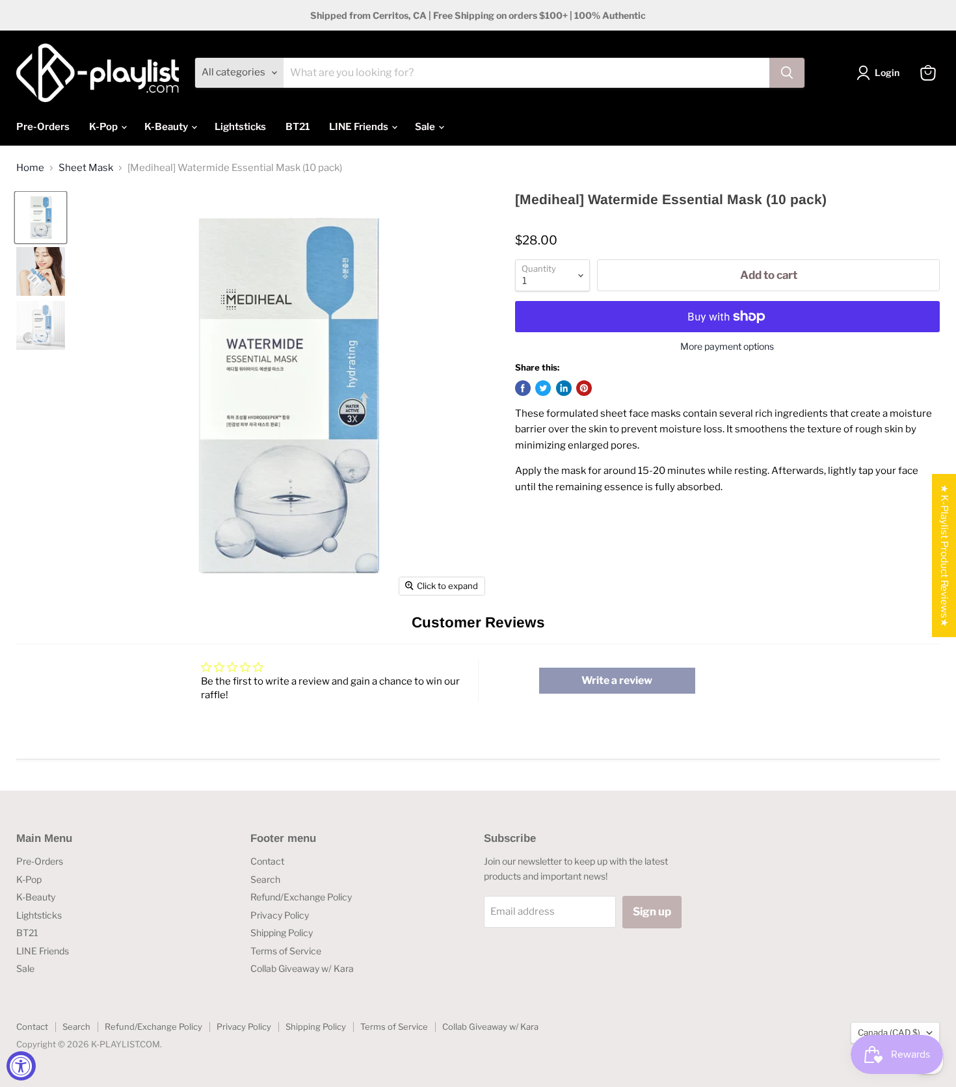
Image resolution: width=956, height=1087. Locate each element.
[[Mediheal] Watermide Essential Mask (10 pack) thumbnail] (40, 217)
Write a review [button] (616, 680)
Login (887, 72)
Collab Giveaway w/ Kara (302, 968)
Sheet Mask (86, 168)
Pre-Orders (43, 127)
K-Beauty (167, 127)
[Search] (786, 73)
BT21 (297, 127)
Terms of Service (285, 950)
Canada (889, 1032)
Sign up (652, 911)
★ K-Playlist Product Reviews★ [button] (944, 555)
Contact (267, 861)
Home (30, 168)
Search (265, 879)
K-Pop (104, 127)
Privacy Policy (279, 915)
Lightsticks (240, 127)
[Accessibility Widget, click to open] (21, 1065)
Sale (426, 127)
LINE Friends (359, 127)
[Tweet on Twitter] (543, 388)
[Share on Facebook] (523, 388)
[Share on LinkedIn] (564, 388)
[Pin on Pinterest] (584, 388)
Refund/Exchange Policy (301, 896)
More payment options (727, 346)
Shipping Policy (281, 932)
